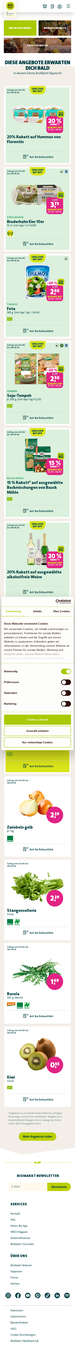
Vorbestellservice (20, 1238)
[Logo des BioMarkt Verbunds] (9, 6)
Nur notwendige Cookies (37, 742)
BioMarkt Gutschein (22, 1244)
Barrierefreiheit (19, 1322)
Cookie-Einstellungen (23, 1334)
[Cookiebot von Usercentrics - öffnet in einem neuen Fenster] (55, 601)
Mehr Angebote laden (37, 1136)
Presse (14, 1277)
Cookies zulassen (37, 719)
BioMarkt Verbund (20, 1265)
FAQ (12, 1219)
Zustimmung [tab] (13, 611)
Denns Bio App (18, 1225)
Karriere (14, 1283)
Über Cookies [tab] (61, 611)
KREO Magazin (19, 1232)
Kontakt (15, 1213)
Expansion (16, 1271)
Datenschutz (18, 1316)
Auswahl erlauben (37, 730)
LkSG (13, 1328)
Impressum (16, 1310)
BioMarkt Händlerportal (24, 1340)
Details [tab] (37, 611)
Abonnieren (59, 1187)
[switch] (66, 682)
